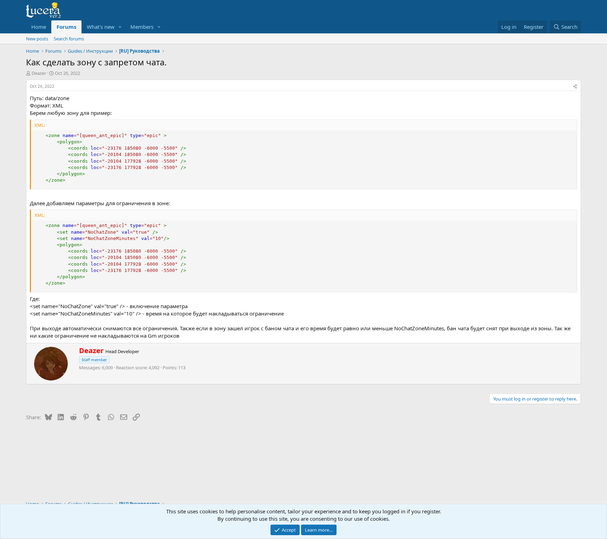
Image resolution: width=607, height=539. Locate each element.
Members (142, 26)
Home (38, 26)
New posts (37, 38)
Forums (66, 26)
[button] (120, 26)
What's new (101, 26)
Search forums (69, 38)
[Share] (575, 87)
